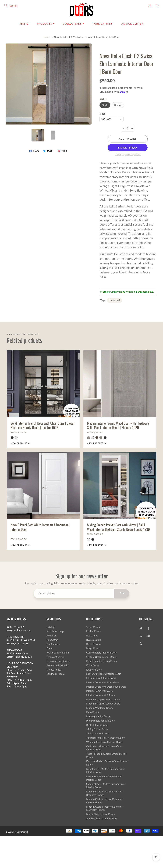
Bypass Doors (93, 640)
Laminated (115, 300)
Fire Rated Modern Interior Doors (103, 673)
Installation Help (55, 631)
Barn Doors (92, 635)
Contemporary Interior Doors (101, 652)
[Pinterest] (141, 636)
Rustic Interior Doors (97, 725)
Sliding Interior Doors (97, 733)
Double (117, 105)
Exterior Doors (94, 669)
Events (50, 648)
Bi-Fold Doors (93, 644)
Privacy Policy (53, 669)
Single (105, 105)
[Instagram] (148, 636)
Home (24, 23)
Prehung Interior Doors (98, 716)
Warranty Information (57, 652)
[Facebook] (148, 628)
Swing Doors (93, 627)
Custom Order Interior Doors (101, 657)
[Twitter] (141, 628)
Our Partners (53, 644)
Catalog (50, 627)
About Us (51, 635)
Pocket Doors (93, 631)
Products (45, 23)
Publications (102, 23)
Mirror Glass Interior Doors (100, 814)
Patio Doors (92, 712)
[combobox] (111, 119)
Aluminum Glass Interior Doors (102, 818)
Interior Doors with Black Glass (102, 682)
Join (121, 593)
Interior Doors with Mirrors (100, 695)
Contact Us (52, 640)
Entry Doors (92, 665)
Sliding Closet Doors (97, 729)
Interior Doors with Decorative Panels (106, 686)
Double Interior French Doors (101, 661)
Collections (73, 23)
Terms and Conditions (57, 661)
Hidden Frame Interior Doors (101, 678)
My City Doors (20, 832)
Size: (102, 113)
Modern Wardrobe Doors (99, 708)
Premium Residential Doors (100, 720)
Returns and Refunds (57, 665)
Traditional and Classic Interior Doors (105, 737)
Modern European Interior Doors (103, 699)
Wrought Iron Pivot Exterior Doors (104, 742)
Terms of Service (55, 657)
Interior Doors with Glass (99, 691)
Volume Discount (55, 673)
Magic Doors (93, 648)
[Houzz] (141, 643)
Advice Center (132, 23)
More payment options (128, 154)
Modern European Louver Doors (103, 703)
